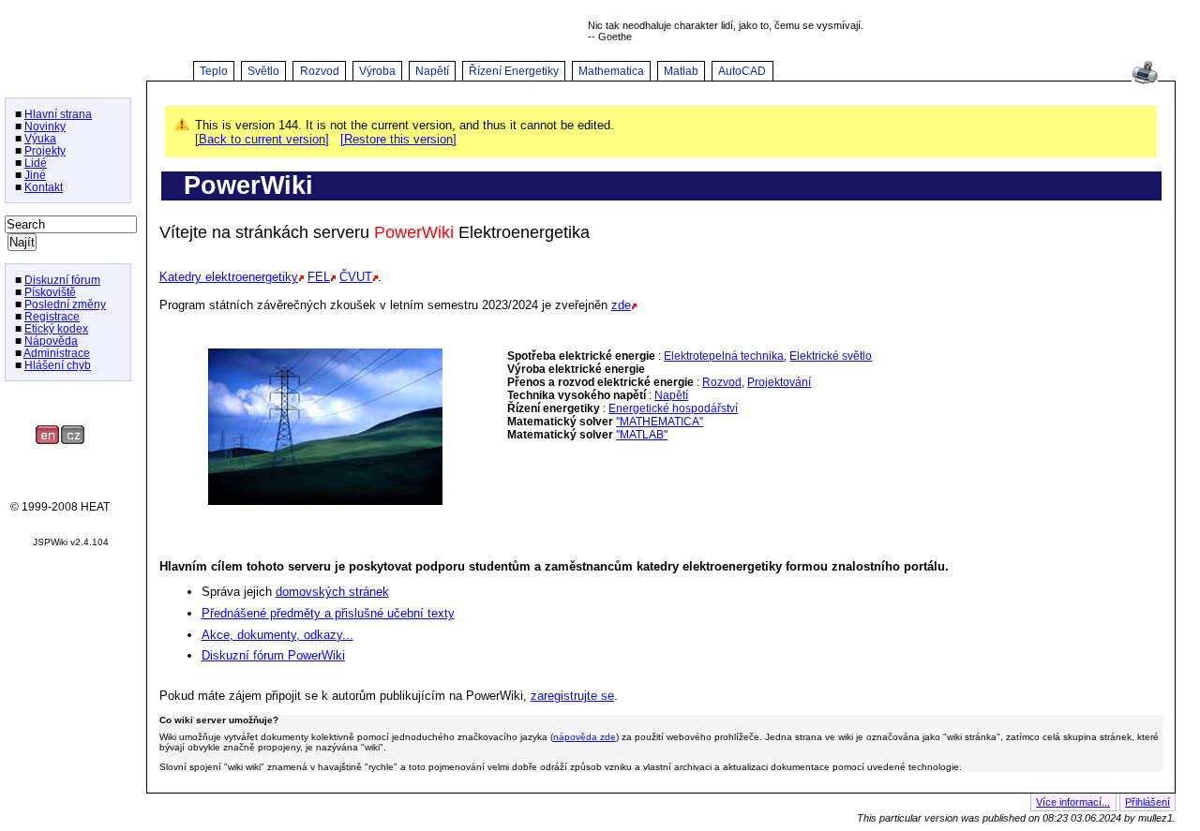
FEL (319, 277)
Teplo (214, 71)
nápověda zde (584, 737)
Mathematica (611, 71)
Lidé (35, 162)
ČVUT (355, 277)
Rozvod (319, 71)
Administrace (56, 353)
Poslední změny (65, 304)
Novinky (45, 126)
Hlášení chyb (57, 365)
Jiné (35, 175)
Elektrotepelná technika (724, 356)
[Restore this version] (398, 139)
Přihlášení (1147, 802)
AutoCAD (742, 71)
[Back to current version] (262, 139)
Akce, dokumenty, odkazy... (277, 635)
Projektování (779, 382)
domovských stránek (332, 592)
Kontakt (43, 187)
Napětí (432, 71)
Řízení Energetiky (514, 71)
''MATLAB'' (642, 434)
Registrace (52, 316)
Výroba (377, 71)
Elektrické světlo (830, 356)
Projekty (45, 150)
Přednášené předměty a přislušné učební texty (328, 613)
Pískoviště (50, 292)
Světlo (263, 71)
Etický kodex (56, 328)
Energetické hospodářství (673, 408)
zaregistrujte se (572, 696)
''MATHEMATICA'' (659, 421)
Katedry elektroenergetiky (228, 277)
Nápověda (51, 340)
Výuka (40, 138)
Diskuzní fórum (62, 280)
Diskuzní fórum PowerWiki (273, 655)
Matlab (681, 71)
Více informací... (1073, 802)
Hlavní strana (58, 114)
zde (621, 305)
